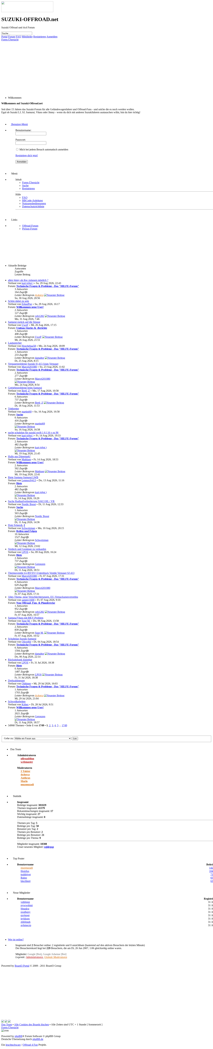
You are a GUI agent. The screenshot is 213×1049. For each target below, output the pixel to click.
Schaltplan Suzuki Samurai (22, 638)
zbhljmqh (25, 922)
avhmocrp (26, 925)
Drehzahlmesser (16, 680)
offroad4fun (27, 758)
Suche (25, 185)
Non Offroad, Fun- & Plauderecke (35, 602)
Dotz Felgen (14, 525)
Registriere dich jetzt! (26, 155)
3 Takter (25, 771)
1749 (64, 725)
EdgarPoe (27, 304)
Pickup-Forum (29, 228)
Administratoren (34, 957)
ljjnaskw (25, 908)
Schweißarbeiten (16, 701)
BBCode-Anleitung (32, 200)
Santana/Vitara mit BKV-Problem (25, 617)
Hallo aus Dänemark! (19, 456)
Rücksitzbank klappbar (20, 659)
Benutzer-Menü (19, 124)
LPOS (25, 552)
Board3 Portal (22, 965)
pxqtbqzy (25, 912)
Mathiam (26, 459)
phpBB (18, 1036)
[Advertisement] (101, 64)
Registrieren (39, 36)
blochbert (25, 881)
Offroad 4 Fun (30, 1044)
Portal (4, 36)
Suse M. (26, 620)
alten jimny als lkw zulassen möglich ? (28, 280)
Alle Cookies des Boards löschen (31, 1024)
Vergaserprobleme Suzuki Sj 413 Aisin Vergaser (33, 363)
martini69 (27, 411)
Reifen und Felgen (26, 531)
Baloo (24, 877)
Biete (19, 483)
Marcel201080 (29, 366)
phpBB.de (37, 1039)
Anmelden (51, 36)
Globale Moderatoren (55, 957)
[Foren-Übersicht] (27, 11)
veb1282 (39, 316)
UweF (25, 325)
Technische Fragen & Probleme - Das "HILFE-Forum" (47, 286)
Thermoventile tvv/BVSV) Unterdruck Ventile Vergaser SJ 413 (41, 573)
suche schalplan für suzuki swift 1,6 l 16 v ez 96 (33, 432)
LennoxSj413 (29, 480)
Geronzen (40, 564)
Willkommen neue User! (30, 307)
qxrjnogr (25, 915)
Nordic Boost (29, 504)
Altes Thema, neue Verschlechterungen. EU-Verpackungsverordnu (43, 596)
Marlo (24, 781)
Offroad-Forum (30, 225)
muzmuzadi (27, 784)
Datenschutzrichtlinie (33, 206)
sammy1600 (28, 599)
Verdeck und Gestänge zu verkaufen (27, 549)
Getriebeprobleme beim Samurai (25, 387)
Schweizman (28, 528)
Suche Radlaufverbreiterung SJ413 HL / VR (31, 501)
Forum (11, 36)
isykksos (25, 918)
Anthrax (25, 777)
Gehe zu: (8, 738)
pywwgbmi (27, 905)
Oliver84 (26, 641)
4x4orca (39, 295)
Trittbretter (13, 408)
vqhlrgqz (49, 846)
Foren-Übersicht (9, 39)
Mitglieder (27, 36)
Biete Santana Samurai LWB (23, 477)
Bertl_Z (26, 390)
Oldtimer (26, 683)
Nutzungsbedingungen (34, 203)
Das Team (6, 1024)
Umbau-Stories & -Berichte (31, 328)
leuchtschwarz (13, 1044)
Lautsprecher (15, 342)
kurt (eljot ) (27, 283)
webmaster (27, 761)
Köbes (25, 704)
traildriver (26, 874)
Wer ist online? (16, 939)
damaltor (39, 357)
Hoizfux (25, 871)
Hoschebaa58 (29, 345)
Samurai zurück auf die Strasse (24, 322)
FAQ (18, 36)
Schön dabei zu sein (18, 301)
